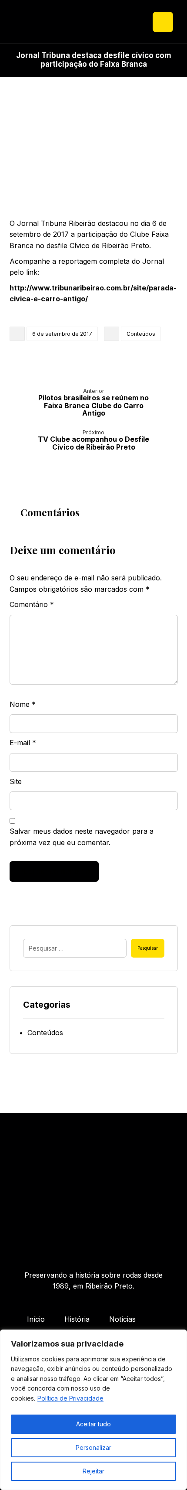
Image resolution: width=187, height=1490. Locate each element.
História (77, 1319)
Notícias (122, 1319)
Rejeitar (93, 1471)
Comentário (32, 604)
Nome (23, 704)
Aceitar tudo (93, 1424)
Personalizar (93, 1447)
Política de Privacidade (70, 1398)
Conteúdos (141, 334)
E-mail (23, 742)
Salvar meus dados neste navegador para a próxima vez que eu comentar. (82, 837)
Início (36, 1319)
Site (16, 781)
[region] (93, 1410)
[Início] (93, 1196)
